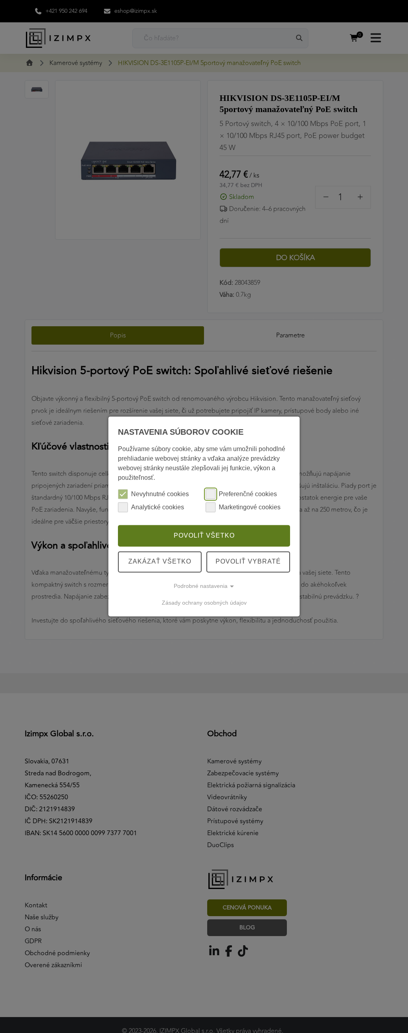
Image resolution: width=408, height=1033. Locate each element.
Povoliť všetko (204, 535)
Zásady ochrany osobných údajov (204, 602)
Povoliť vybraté (248, 561)
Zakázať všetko (159, 561)
